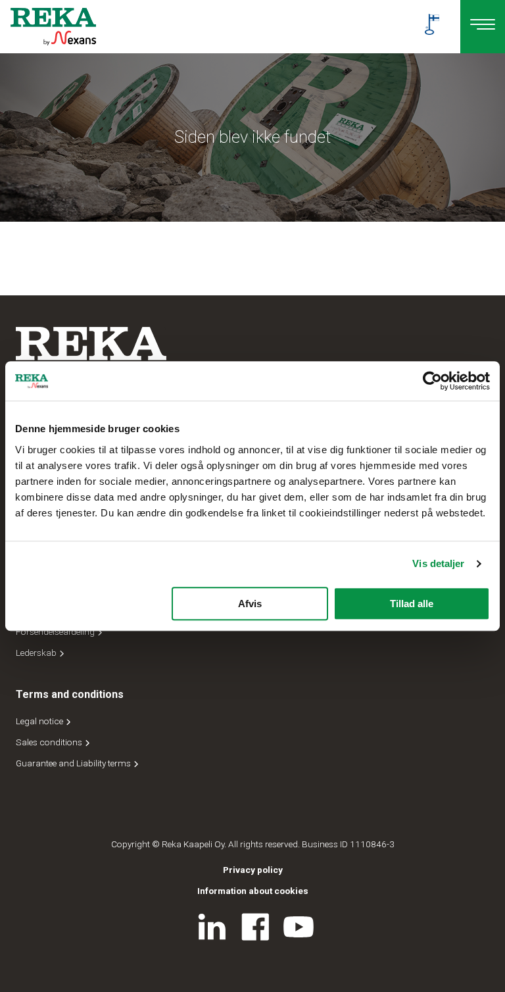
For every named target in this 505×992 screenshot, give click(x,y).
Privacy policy (253, 869)
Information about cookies (252, 890)
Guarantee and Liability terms (74, 763)
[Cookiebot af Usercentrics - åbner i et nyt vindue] (432, 381)
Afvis (250, 603)
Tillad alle (411, 603)
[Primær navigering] (482, 26)
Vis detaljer (438, 563)
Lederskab (37, 652)
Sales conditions (50, 742)
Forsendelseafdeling (56, 631)
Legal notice (40, 721)
